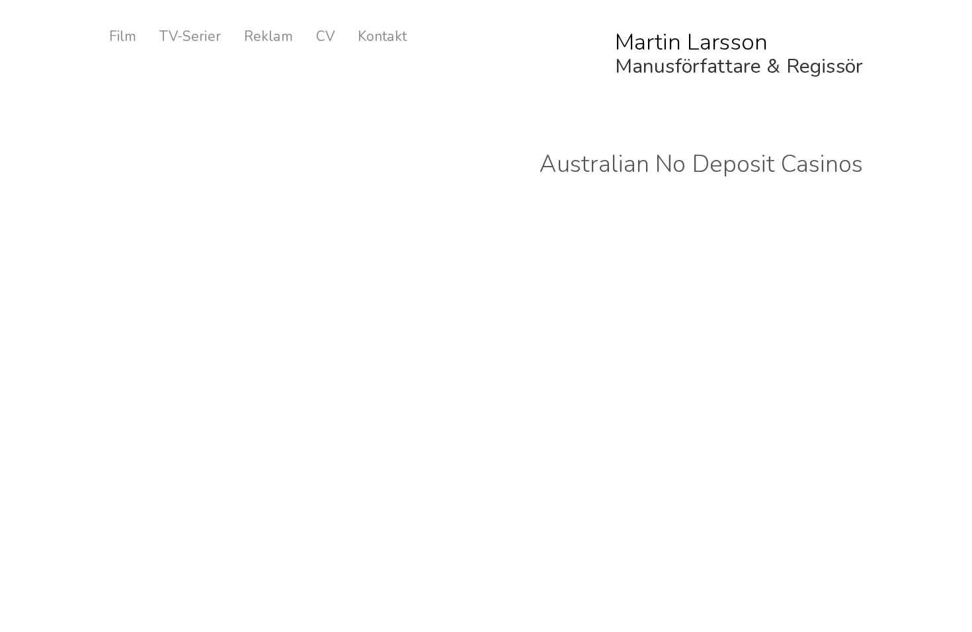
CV (325, 37)
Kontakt (382, 37)
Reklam (268, 37)
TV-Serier (189, 37)
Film (123, 37)
